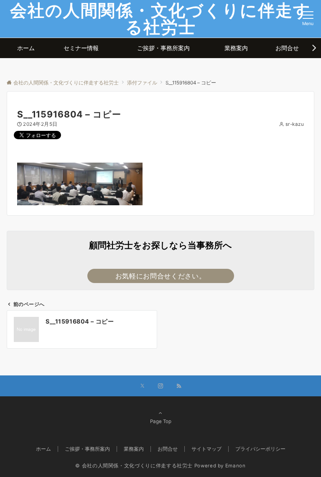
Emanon (235, 466)
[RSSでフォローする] (178, 386)
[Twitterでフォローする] (142, 386)
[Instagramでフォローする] (160, 386)
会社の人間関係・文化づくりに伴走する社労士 (160, 18)
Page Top (160, 421)
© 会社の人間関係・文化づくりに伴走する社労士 (134, 466)
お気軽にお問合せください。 (160, 276)
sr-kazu (294, 124)
